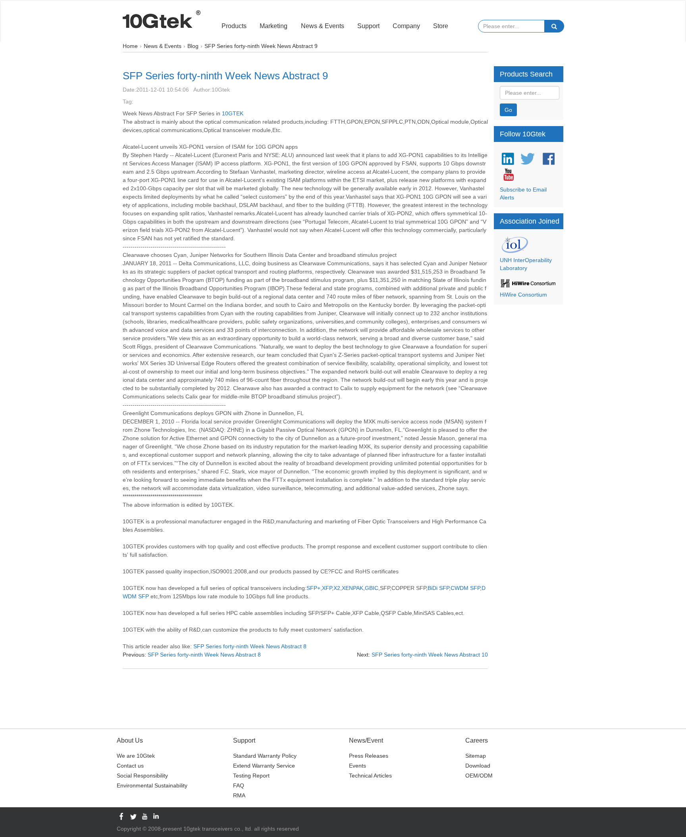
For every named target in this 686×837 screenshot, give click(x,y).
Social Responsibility (142, 775)
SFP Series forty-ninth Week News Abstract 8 (249, 646)
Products (234, 26)
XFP (327, 588)
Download (477, 765)
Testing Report (251, 775)
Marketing (273, 26)
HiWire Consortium (523, 294)
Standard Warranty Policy (265, 756)
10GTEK (232, 113)
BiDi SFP (438, 588)
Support (368, 26)
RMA (239, 795)
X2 (336, 588)
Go (508, 110)
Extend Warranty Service (264, 765)
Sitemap (475, 756)
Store (440, 26)
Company (406, 26)
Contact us (130, 765)
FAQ (238, 785)
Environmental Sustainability (152, 785)
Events (357, 765)
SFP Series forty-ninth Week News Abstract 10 (430, 654)
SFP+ (313, 588)
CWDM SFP (465, 588)
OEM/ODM (479, 775)
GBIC (371, 588)
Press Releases (368, 756)
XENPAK (352, 588)
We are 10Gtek (136, 756)
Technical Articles (370, 775)
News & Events (322, 26)
